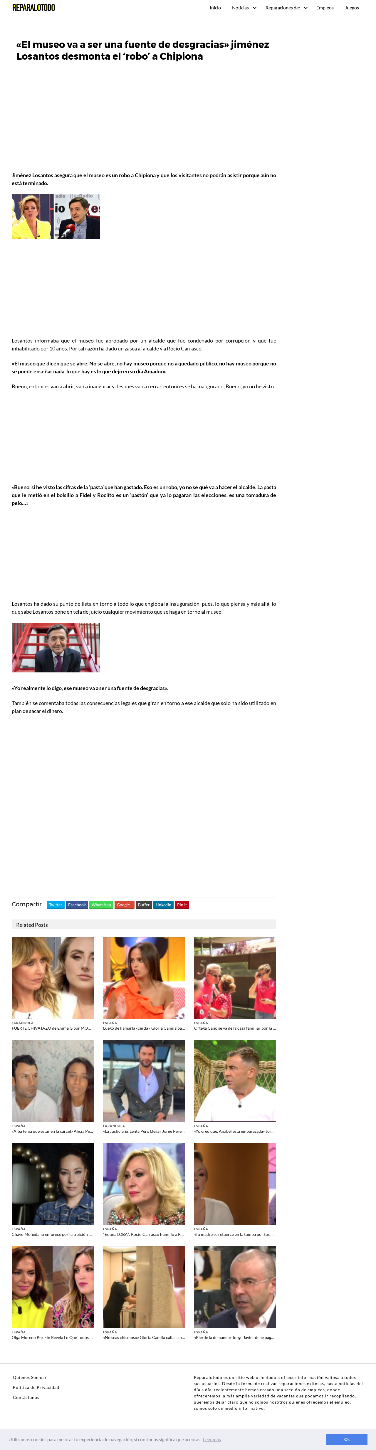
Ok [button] (347, 1439)
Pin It (182, 904)
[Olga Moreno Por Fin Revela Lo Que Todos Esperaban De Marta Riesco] (53, 1286)
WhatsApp (101, 904)
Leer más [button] (212, 1439)
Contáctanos (26, 1397)
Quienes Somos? (30, 1377)
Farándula (23, 1023)
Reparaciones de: (283, 7)
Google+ (124, 904)
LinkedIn (163, 904)
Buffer (144, 904)
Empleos (325, 7)
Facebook (77, 904)
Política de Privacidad (36, 1387)
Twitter (55, 904)
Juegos (352, 7)
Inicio (215, 7)
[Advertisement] (144, 126)
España (110, 1023)
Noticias (240, 7)
